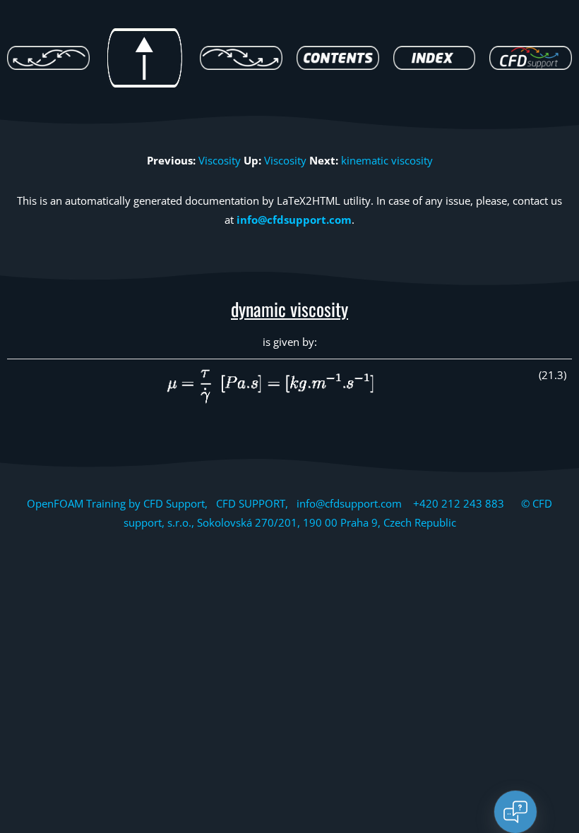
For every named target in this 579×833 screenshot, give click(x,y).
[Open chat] (515, 812)
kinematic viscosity (387, 160)
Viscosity (219, 160)
